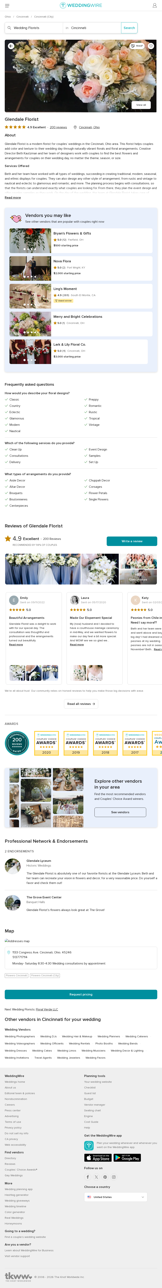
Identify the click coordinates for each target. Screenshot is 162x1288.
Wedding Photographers (20, 1036)
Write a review (132, 541)
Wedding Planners (109, 1036)
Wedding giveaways (17, 1200)
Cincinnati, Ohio (89, 127)
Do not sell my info (16, 1133)
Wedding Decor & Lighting (127, 1050)
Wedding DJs (48, 1036)
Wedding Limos (66, 1050)
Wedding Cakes (42, 1050)
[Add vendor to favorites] (151, 46)
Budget (88, 1099)
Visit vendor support (17, 1256)
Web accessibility (15, 1144)
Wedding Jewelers (68, 1057)
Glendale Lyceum (38, 861)
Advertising (12, 1116)
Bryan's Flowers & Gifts (72, 233)
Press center (13, 1110)
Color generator (15, 1212)
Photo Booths (104, 1043)
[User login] (154, 5)
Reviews (10, 1164)
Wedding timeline (15, 1206)
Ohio (8, 16)
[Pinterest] (105, 1177)
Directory (10, 1158)
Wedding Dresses (16, 1050)
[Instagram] (113, 1177)
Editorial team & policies (20, 1093)
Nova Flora (62, 261)
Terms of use (13, 1122)
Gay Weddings (14, 1175)
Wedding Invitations (17, 1057)
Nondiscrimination (16, 1099)
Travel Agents (43, 1057)
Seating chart (92, 1110)
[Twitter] (96, 1177)
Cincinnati (22, 16)
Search (129, 28)
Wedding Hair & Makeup (77, 1036)
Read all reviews (79, 704)
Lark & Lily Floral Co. (70, 344)
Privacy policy (13, 1127)
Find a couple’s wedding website (25, 1237)
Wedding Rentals (79, 1043)
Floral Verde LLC (47, 1009)
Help (87, 1127)
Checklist (90, 1087)
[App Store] (98, 1161)
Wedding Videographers (20, 1043)
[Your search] (11, 46)
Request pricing (81, 994)
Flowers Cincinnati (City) (45, 975)
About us (10, 1087)
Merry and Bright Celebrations (78, 316)
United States (103, 1197)
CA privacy (11, 1139)
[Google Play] (127, 1161)
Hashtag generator (16, 1195)
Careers (10, 1104)
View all (141, 105)
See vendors (120, 812)
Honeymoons (13, 1223)
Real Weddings (14, 1218)
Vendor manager (94, 1104)
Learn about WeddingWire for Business (29, 1250)
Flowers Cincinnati (16, 975)
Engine (88, 1116)
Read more (13, 198)
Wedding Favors (95, 1057)
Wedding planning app (19, 1189)
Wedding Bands (128, 1043)
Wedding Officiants (52, 1043)
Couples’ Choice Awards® (21, 1169)
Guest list (90, 1093)
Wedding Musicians (93, 1050)
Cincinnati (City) (44, 16)
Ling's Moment (65, 289)
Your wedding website (98, 1081)
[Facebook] (87, 1177)
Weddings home (15, 1081)
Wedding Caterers (136, 1036)
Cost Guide (91, 1122)
